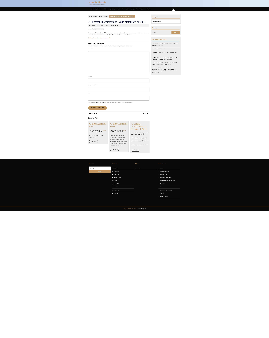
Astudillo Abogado (97, 2)
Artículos (162, 168)
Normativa (134, 9)
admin (103, 25)
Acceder (139, 168)
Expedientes (121, 9)
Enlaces (141, 9)
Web (89, 93)
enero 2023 (116, 183)
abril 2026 (116, 168)
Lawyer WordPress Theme (129, 208)
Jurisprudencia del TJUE (165, 177)
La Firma (106, 9)
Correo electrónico (92, 85)
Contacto (148, 9)
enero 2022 (116, 193)
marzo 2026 (116, 171)
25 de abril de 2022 (116, 130)
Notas (161, 187)
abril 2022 (116, 187)
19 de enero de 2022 (95, 25)
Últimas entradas (164, 196)
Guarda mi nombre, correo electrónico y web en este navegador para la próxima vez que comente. (111, 102)
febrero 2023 (116, 180)
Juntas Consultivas (103, 16)
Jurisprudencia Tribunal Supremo (167, 180)
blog (127, 9)
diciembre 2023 (117, 177)
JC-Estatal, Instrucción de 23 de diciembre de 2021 (99, 37)
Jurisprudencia (163, 174)
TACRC (162, 193)
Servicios (113, 9)
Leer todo (94, 142)
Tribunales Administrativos (166, 190)
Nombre (90, 76)
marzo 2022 (116, 190)
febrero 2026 (116, 174)
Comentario (91, 49)
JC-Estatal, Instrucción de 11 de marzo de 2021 (139, 126)
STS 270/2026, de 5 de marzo (161, 48)
